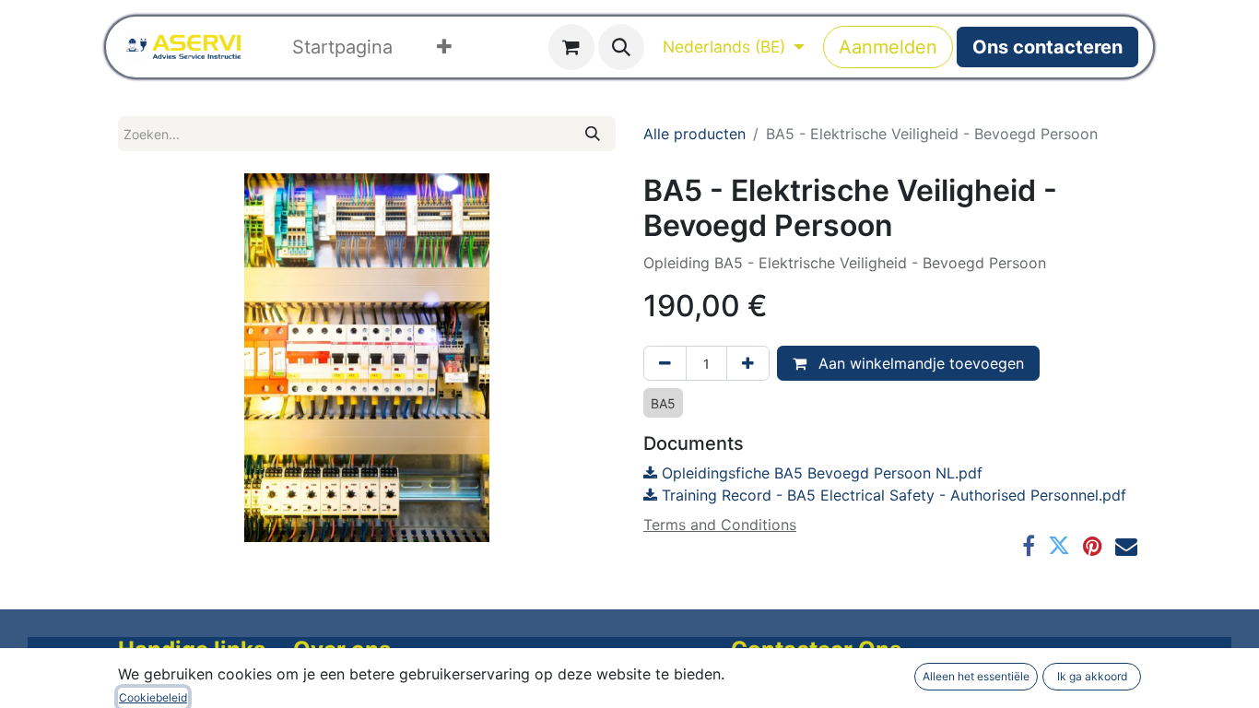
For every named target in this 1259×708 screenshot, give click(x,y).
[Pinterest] (1092, 546)
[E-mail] (1126, 546)
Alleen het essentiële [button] (976, 676)
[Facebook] (1028, 546)
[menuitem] (342, 47)
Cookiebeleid (153, 697)
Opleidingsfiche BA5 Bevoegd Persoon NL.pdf (819, 473)
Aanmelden (888, 47)
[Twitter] (1059, 546)
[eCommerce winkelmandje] (571, 47)
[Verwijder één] (665, 363)
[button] (621, 47)
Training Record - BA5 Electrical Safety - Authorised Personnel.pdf (891, 495)
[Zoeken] (593, 133)
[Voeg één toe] (748, 363)
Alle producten (694, 133)
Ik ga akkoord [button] (1092, 676)
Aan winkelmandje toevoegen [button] (919, 363)
